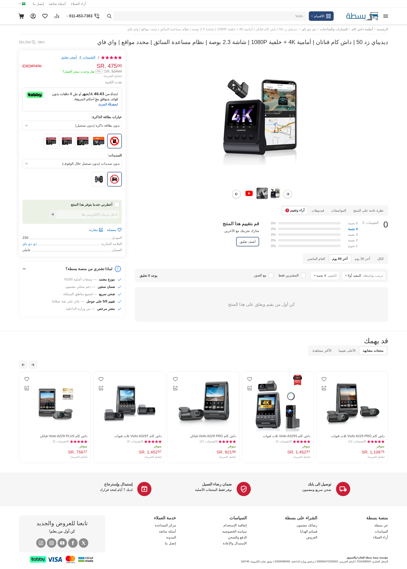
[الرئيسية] (357, 16)
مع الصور (260, 275)
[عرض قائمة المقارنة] (57, 16)
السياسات (381, 531)
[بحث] (109, 16)
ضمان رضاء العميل (217, 484)
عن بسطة (381, 525)
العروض (311, 537)
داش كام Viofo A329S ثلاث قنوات (286, 436)
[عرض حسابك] (33, 16)
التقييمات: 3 (87, 57)
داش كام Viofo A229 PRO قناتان (213, 436)
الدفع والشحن (237, 537)
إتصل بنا (38, 4)
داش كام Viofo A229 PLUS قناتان (63, 436)
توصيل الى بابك (319, 484)
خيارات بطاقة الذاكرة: (106, 117)
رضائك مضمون (306, 525)
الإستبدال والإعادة (235, 543)
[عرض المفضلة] (45, 16)
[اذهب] (53, 214)
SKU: (40, 42)
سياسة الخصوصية (234, 531)
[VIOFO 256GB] (67, 141)
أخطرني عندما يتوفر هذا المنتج (91, 204)
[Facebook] (73, 543)
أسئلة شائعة (57, 4)
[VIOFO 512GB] (51, 141)
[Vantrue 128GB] (98, 141)
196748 (245, 561)
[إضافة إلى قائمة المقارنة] (324, 388)
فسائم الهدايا (308, 531)
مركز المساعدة (165, 525)
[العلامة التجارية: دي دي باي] (31, 66)
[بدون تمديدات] (114, 179)
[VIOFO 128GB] (82, 141)
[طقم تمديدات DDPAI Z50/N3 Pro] (98, 179)
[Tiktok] (41, 543)
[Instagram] (51, 543)
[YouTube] (62, 543)
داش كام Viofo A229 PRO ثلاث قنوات (358, 436)
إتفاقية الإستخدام (235, 525)
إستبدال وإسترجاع (118, 484)
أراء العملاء (78, 4)
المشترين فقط (288, 275)
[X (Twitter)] (83, 543)
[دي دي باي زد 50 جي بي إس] (261, 117)
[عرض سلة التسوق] (21, 16)
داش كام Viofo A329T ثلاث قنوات (138, 436)
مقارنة (93, 230)
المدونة (171, 537)
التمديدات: (115, 155)
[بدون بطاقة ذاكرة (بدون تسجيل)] (114, 141)
